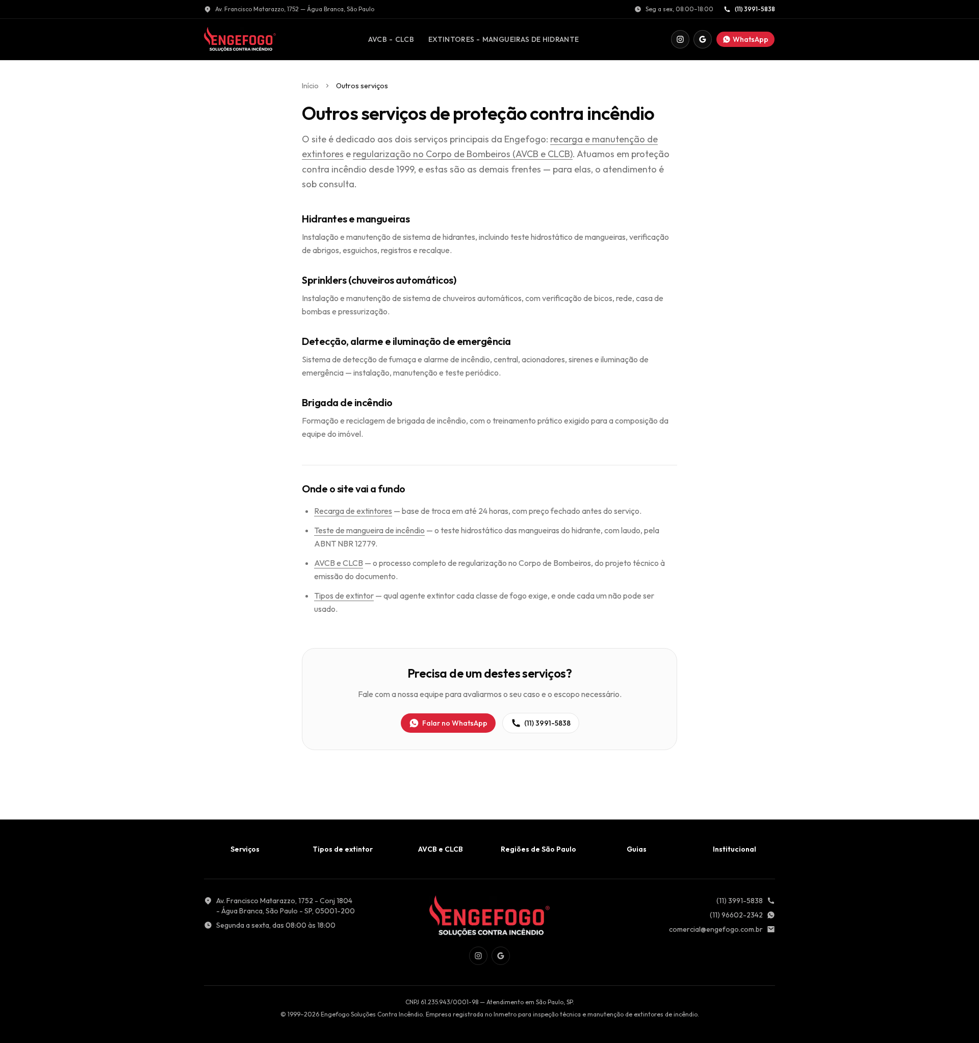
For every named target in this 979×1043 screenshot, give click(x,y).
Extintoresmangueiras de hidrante (503, 41)
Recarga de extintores (353, 511)
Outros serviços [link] (362, 85)
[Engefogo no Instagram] (680, 39)
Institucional (734, 849)
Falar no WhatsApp (454, 723)
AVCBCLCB (391, 41)
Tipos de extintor (344, 595)
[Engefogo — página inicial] (240, 39)
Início (310, 85)
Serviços (245, 849)
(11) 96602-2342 (736, 915)
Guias (637, 849)
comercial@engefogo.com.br (716, 929)
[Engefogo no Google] (702, 39)
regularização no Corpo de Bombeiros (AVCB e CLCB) (463, 154)
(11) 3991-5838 (755, 9)
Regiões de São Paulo (538, 849)
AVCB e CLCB (338, 563)
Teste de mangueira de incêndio (369, 530)
